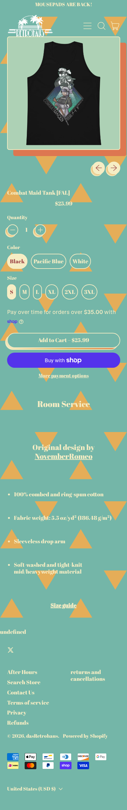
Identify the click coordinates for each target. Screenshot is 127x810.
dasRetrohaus (42, 735)
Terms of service (28, 702)
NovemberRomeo (63, 456)
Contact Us (21, 692)
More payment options (64, 376)
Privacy (17, 712)
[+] (40, 229)
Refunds (18, 722)
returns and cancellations (88, 675)
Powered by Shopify (85, 735)
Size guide (63, 605)
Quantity (17, 217)
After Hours (22, 672)
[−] (12, 229)
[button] (101, 26)
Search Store (23, 682)
